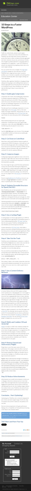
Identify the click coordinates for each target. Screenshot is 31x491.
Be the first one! (19, 435)
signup (6, 433)
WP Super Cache (21, 221)
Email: (8, 451)
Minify (2, 326)
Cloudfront (18, 314)
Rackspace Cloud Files (6, 316)
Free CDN (5, 311)
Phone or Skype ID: (8, 474)
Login (3, 433)
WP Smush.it (18, 173)
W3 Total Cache (21, 113)
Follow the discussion (28, 430)
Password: (7, 452)
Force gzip (14, 110)
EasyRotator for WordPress (14, 178)
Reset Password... (13, 454)
